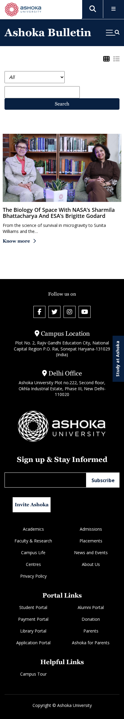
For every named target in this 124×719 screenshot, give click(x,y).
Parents (90, 631)
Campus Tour (33, 674)
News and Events (91, 552)
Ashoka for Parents (91, 642)
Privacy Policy (33, 576)
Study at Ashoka (117, 359)
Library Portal (33, 631)
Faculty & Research (33, 541)
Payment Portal (33, 619)
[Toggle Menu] (113, 9)
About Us (91, 564)
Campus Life (33, 552)
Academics (33, 529)
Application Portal (33, 642)
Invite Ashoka (32, 504)
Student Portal (33, 607)
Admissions (91, 529)
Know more (16, 240)
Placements (90, 541)
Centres (33, 564)
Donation (91, 619)
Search (62, 104)
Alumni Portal (91, 607)
